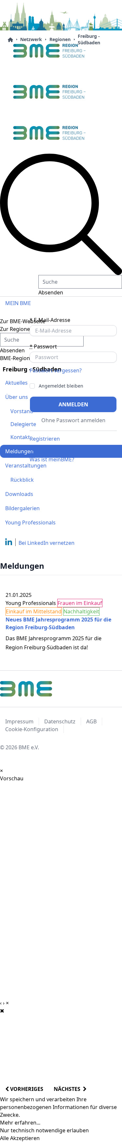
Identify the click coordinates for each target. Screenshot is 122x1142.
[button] (61, 214)
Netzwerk (31, 39)
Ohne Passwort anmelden (73, 420)
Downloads (19, 494)
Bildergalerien (22, 508)
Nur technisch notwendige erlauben (44, 1130)
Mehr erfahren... (20, 1122)
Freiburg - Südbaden (89, 39)
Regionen (60, 39)
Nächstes (68, 1089)
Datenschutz (59, 721)
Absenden (50, 292)
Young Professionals (30, 522)
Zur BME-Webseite (22, 321)
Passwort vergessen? (56, 370)
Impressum (19, 721)
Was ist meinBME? (52, 459)
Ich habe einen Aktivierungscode (70, 449)
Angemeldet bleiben (61, 386)
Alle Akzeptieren (20, 1138)
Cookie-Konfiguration (31, 729)
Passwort (43, 346)
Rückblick (22, 479)
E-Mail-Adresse (50, 320)
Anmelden (73, 404)
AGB (91, 721)
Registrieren (45, 438)
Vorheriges (26, 1089)
